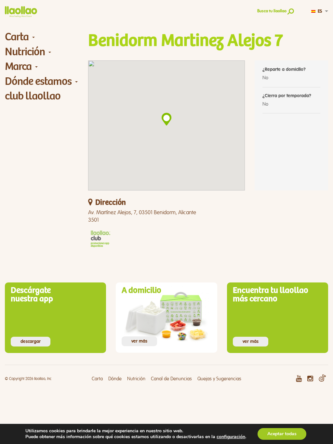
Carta (17, 37)
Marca (18, 66)
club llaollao (32, 96)
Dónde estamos (38, 81)
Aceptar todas (282, 434)
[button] (166, 119)
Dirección (110, 202)
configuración (231, 437)
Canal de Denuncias (171, 379)
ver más (139, 341)
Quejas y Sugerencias (219, 379)
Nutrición (25, 52)
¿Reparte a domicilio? (284, 69)
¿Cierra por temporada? (286, 96)
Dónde (115, 379)
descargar (30, 341)
